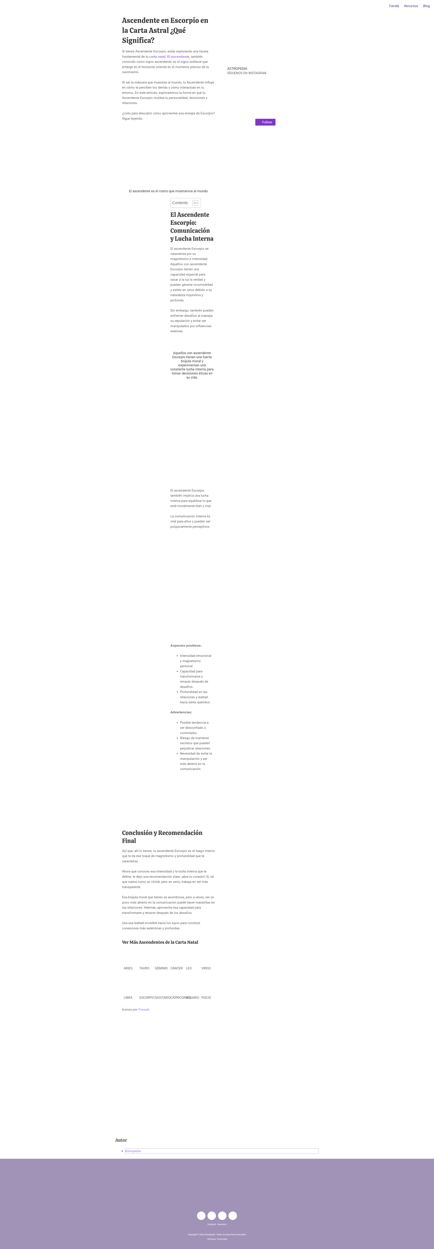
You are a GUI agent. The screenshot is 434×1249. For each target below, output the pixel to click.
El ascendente (178, 56)
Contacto (212, 1224)
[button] (222, 95)
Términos (211, 1239)
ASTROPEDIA (237, 69)
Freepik (143, 1009)
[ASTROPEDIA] (223, 71)
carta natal (157, 56)
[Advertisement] (168, 153)
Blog (426, 6)
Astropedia (133, 1151)
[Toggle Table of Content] (193, 203)
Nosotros (222, 1224)
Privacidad (222, 1239)
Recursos (411, 6)
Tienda (394, 6)
